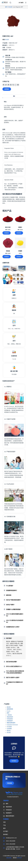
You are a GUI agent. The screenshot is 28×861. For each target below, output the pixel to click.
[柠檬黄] (20, 243)
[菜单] (25, 2)
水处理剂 (9, 728)
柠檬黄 (20, 251)
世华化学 (19, 857)
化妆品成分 (10, 718)
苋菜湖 (8, 251)
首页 (6, 7)
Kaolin (8, 711)
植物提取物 (10, 709)
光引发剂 (9, 726)
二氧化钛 (9, 715)
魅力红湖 (7, 227)
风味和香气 (10, 720)
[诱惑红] (20, 219)
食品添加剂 (10, 717)
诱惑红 (20, 227)
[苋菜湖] (7, 243)
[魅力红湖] (7, 219)
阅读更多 (6, 233)
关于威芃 (21, 2)
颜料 (6, 229)
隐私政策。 (9, 857)
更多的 (9, 730)
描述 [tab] (14, 96)
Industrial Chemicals (12, 724)
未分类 (10, 7)
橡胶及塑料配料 (11, 722)
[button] (3, 85)
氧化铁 (9, 707)
